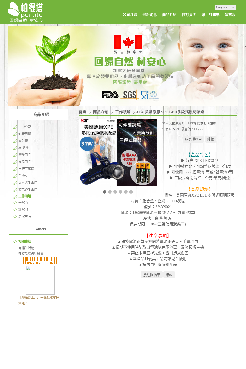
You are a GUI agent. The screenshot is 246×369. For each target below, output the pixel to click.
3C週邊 (23, 148)
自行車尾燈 (26, 169)
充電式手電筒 (27, 182)
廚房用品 (24, 155)
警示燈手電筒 (27, 189)
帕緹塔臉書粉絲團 (30, 253)
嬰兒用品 (24, 162)
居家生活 (24, 216)
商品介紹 (101, 112)
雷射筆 (23, 141)
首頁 (82, 112)
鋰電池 (23, 209)
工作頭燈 (24, 196)
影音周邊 (24, 134)
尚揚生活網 (26, 248)
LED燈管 (24, 127)
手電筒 (23, 202)
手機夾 (23, 176)
